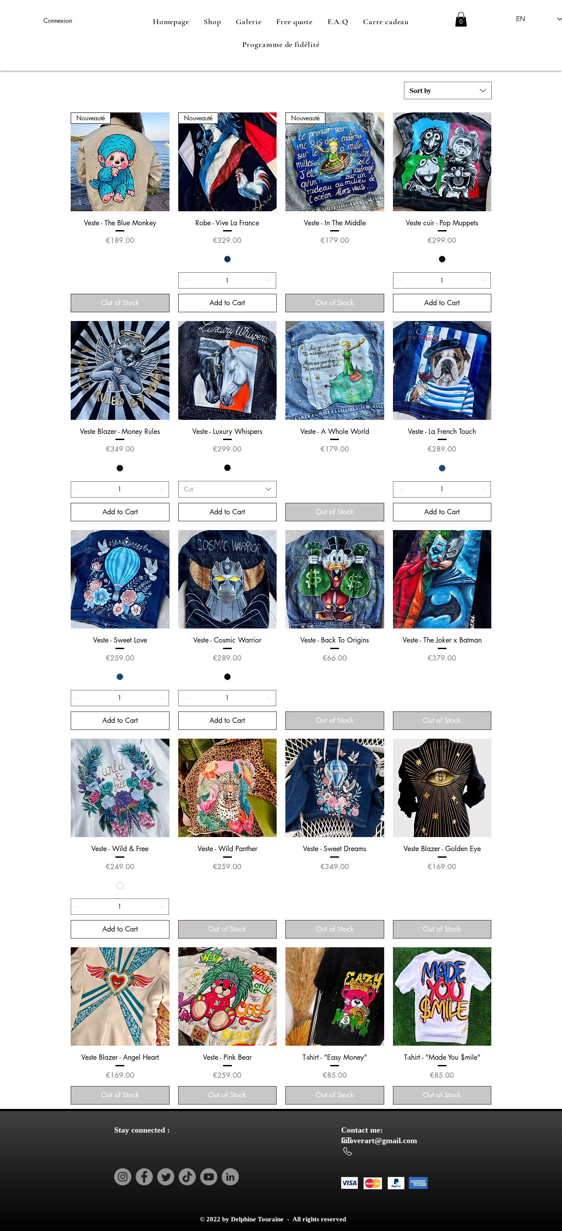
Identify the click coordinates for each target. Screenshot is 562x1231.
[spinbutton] (227, 280)
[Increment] (269, 280)
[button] (461, 19)
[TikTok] (187, 1176)
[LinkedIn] (230, 1176)
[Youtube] (208, 1176)
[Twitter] (165, 1176)
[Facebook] (144, 1176)
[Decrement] (185, 280)
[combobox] (448, 90)
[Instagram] (122, 1176)
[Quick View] (442, 161)
